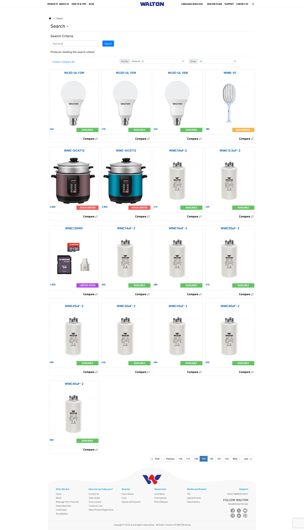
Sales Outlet (94, 497)
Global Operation (63, 505)
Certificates (61, 509)
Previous (168, 458)
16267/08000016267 (237, 493)
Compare (89, 139)
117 (188, 458)
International (128, 493)
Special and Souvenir (131, 501)
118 (196, 458)
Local (124, 497)
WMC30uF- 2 (126, 306)
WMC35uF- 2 (178, 306)
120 (211, 458)
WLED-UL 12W (74, 72)
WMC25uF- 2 (74, 306)
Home (58, 493)
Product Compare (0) (63, 62)
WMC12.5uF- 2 (230, 150)
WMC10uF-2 (178, 150)
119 (205, 458)
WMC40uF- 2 (230, 306)
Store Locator (95, 501)
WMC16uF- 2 (178, 228)
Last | (247, 458)
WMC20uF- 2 (230, 228)
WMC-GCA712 (74, 150)
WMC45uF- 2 (74, 383)
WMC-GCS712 (126, 150)
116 (180, 458)
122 (227, 458)
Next (236, 458)
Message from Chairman (67, 501)
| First (155, 458)
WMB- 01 (230, 72)
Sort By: (125, 61)
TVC (189, 493)
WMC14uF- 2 (126, 228)
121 (219, 458)
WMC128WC (74, 228)
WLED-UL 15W (126, 72)
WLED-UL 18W (178, 72)
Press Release (161, 501)
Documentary (193, 501)
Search (59, 18)
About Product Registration (101, 509)
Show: (193, 61)
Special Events (194, 497)
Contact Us (94, 493)
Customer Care (96, 505)
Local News (159, 493)
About (58, 497)
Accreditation (62, 513)
